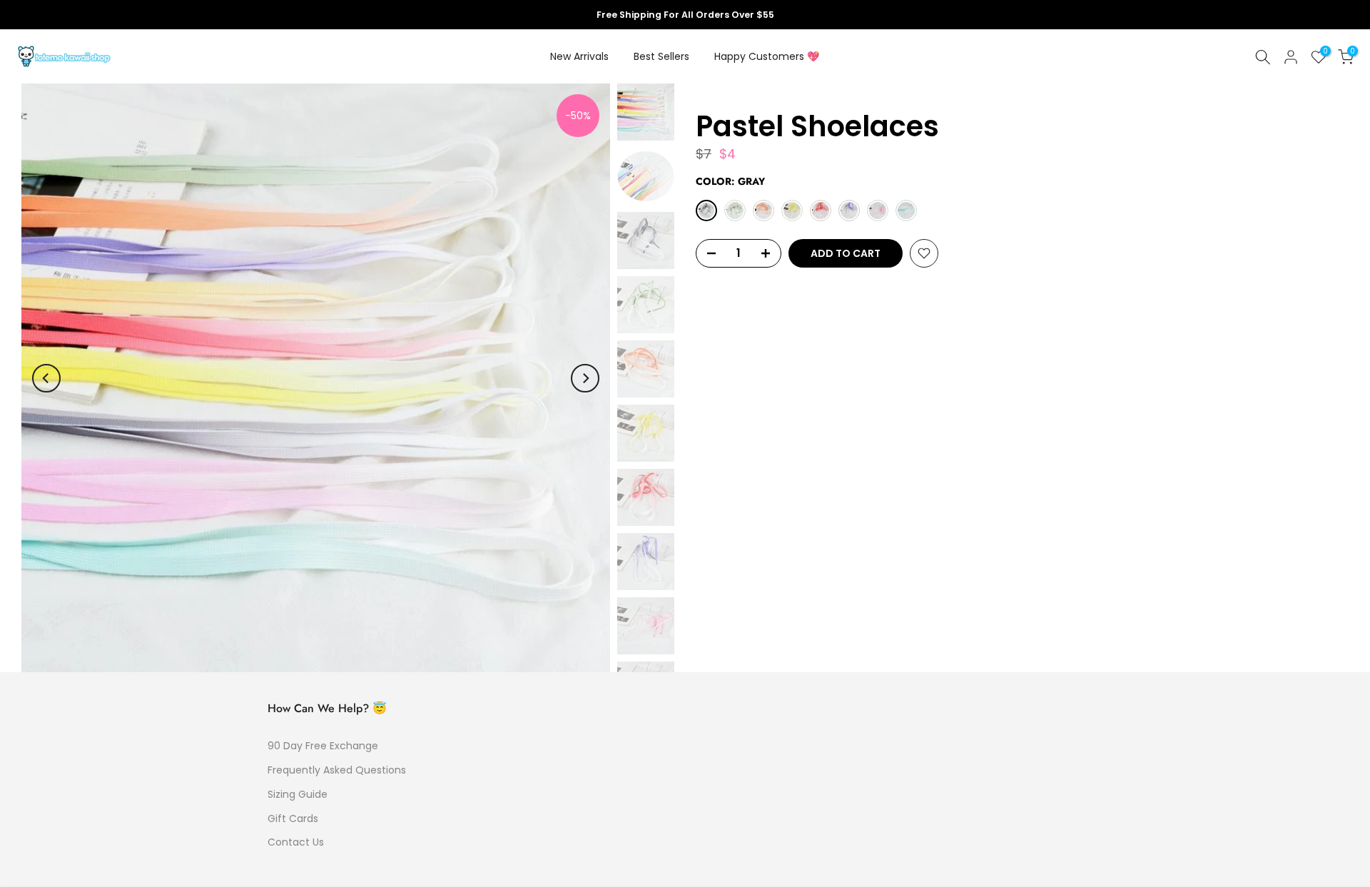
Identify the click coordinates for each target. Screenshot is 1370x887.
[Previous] (46, 378)
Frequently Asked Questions (337, 770)
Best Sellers (661, 56)
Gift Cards (293, 818)
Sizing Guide (298, 794)
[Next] (585, 378)
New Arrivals (579, 56)
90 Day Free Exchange (323, 746)
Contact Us (296, 842)
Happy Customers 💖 (766, 56)
